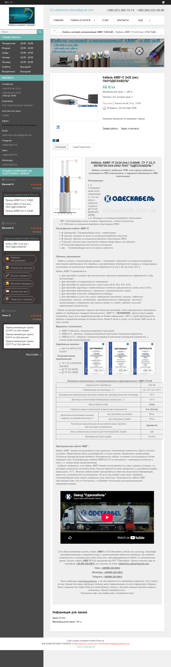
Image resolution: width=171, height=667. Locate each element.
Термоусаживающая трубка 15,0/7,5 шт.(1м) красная (19, 342)
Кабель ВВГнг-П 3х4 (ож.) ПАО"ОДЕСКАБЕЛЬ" (18, 205)
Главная (58, 20)
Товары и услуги (80, 20)
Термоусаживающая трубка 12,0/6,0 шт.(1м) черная (19, 329)
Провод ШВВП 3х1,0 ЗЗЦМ (19, 211)
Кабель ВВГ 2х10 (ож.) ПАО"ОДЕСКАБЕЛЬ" (17, 245)
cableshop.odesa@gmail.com (17, 135)
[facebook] (54, 141)
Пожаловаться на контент (85, 644)
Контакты (123, 20)
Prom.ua (100, 641)
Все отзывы (32, 354)
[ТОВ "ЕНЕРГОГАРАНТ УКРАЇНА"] (22, 15)
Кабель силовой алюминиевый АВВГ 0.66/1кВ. (88, 32)
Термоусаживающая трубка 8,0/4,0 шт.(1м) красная (19, 336)
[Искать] (40, 31)
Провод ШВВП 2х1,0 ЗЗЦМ (19, 200)
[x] (57, 141)
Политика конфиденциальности (114, 644)
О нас (105, 20)
